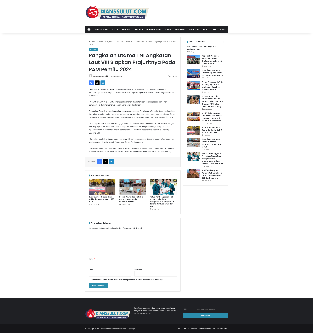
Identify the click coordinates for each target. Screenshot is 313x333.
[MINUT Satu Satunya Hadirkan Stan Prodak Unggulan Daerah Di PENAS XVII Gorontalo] (193, 116)
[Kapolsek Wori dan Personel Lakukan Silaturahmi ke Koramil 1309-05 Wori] (193, 59)
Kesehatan (180, 29)
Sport (205, 29)
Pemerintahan (101, 29)
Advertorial (226, 29)
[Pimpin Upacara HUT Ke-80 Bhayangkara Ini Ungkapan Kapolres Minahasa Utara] (193, 85)
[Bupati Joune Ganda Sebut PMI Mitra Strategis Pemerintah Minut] (132, 186)
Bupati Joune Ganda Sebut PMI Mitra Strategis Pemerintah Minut (131, 199)
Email (91, 269)
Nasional (126, 29)
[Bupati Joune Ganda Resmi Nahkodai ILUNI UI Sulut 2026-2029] (102, 186)
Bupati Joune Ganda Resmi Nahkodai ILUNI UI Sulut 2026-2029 (102, 199)
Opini (214, 29)
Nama (92, 259)
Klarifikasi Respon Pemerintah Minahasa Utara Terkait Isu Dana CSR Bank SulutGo (212, 174)
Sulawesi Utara (102, 42)
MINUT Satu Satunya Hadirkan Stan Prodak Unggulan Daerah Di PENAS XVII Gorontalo (212, 117)
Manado (112, 42)
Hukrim (168, 29)
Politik (115, 29)
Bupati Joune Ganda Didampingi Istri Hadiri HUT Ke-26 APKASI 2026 (212, 73)
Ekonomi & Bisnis (153, 29)
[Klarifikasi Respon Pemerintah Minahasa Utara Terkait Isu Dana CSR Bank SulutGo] (193, 173)
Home (92, 42)
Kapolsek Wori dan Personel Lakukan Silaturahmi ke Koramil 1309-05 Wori (212, 60)
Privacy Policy (222, 329)
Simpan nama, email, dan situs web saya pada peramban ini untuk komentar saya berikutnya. (127, 280)
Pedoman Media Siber (207, 329)
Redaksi (194, 329)
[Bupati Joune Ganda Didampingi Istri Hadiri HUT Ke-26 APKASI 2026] (193, 73)
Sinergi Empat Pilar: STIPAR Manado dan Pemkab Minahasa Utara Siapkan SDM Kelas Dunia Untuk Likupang (213, 101)
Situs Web (138, 269)
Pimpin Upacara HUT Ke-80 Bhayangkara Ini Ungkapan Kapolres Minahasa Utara (213, 86)
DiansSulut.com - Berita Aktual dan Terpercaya (117, 329)
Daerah (137, 29)
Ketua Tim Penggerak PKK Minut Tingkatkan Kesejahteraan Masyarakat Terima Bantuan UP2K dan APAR (162, 201)
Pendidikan (194, 29)
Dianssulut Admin (99, 76)
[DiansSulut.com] (117, 13)
